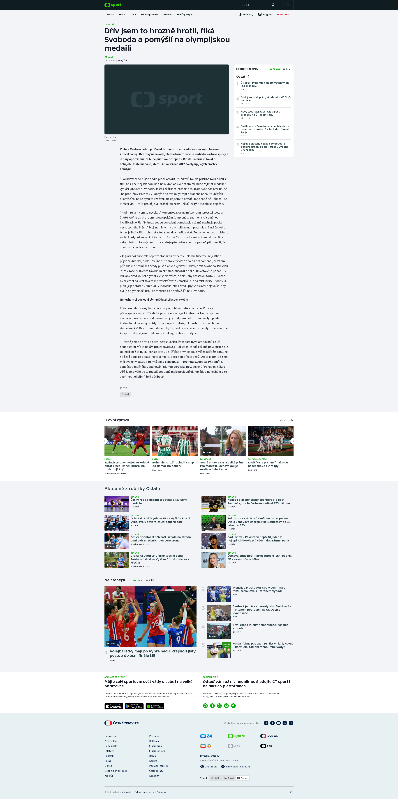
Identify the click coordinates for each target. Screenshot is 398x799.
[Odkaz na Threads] (233, 705)
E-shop (108, 765)
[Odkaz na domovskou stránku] (117, 5)
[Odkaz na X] (219, 705)
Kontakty (154, 775)
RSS (292, 792)
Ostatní (109, 24)
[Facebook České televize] (272, 723)
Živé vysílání (110, 740)
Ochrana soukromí (143, 792)
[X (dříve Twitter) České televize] (284, 723)
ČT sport (108, 57)
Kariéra (153, 760)
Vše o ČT (108, 775)
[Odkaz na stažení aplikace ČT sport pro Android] (134, 706)
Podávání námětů (158, 765)
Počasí (107, 760)
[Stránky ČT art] (234, 746)
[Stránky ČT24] (206, 737)
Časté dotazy (156, 770)
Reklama (154, 740)
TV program (110, 735)
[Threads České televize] (291, 723)
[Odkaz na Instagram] (205, 705)
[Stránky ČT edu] (266, 746)
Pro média (154, 735)
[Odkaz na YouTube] (226, 705)
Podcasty (109, 755)
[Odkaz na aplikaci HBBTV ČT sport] (155, 706)
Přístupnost (161, 792)
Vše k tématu (287, 419)
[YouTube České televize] (278, 723)
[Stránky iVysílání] (269, 737)
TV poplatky (110, 745)
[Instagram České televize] (266, 723)
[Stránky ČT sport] (236, 737)
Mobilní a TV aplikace (115, 770)
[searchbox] (255, 5)
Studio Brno (155, 745)
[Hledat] (273, 5)
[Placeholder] (166, 99)
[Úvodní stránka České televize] (121, 723)
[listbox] (229, 778)
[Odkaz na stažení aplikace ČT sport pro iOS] (113, 706)
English (127, 792)
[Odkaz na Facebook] (212, 705)
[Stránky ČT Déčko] (205, 746)
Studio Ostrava (157, 750)
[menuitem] (110, 14)
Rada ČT (153, 755)
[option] (215, 778)
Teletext (109, 750)
